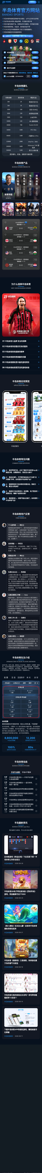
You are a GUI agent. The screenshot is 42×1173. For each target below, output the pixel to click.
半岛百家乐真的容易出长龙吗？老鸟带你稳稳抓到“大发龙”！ (20, 996)
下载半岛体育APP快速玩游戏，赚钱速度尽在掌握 (20, 1030)
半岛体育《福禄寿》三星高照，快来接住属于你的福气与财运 (20, 961)
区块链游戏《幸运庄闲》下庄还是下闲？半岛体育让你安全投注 (20, 858)
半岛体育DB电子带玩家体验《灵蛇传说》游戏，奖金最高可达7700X (20, 892)
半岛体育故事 (8, 863)
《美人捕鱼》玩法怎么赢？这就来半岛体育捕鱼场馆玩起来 (20, 927)
